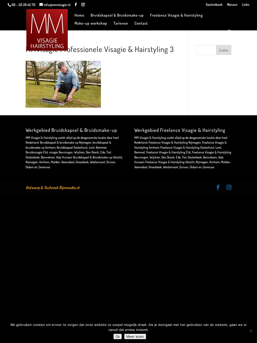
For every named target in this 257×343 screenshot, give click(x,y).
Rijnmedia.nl (69, 187)
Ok (117, 336)
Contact (141, 24)
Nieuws (232, 5)
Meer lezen (135, 336)
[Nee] (250, 330)
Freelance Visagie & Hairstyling (176, 16)
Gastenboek (214, 5)
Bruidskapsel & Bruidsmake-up (117, 16)
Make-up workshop (91, 24)
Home (79, 16)
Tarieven (120, 24)
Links (245, 5)
